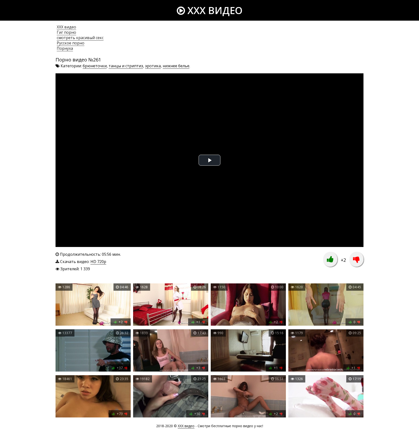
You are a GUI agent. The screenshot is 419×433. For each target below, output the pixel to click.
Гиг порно (66, 32)
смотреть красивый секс (80, 37)
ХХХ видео (66, 27)
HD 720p (98, 261)
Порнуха (65, 48)
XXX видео (213, 10)
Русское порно (70, 43)
